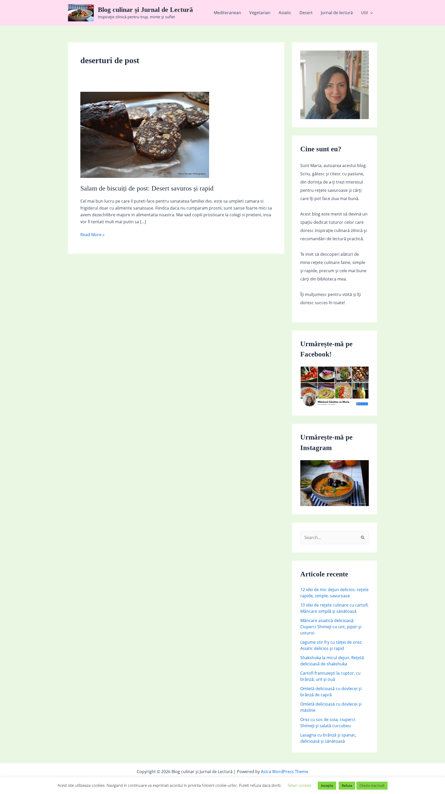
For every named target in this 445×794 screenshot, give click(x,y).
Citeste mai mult (372, 785)
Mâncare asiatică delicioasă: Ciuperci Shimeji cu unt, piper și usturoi (330, 627)
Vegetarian (259, 12)
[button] (370, 12)
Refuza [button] (347, 785)
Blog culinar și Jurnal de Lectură (145, 9)
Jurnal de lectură (337, 12)
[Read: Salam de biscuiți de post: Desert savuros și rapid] (144, 134)
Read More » (92, 234)
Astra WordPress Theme (284, 771)
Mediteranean (227, 12)
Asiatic (285, 12)
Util (364, 12)
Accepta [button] (327, 785)
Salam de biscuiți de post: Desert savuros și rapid (146, 188)
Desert (306, 12)
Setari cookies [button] (299, 785)
